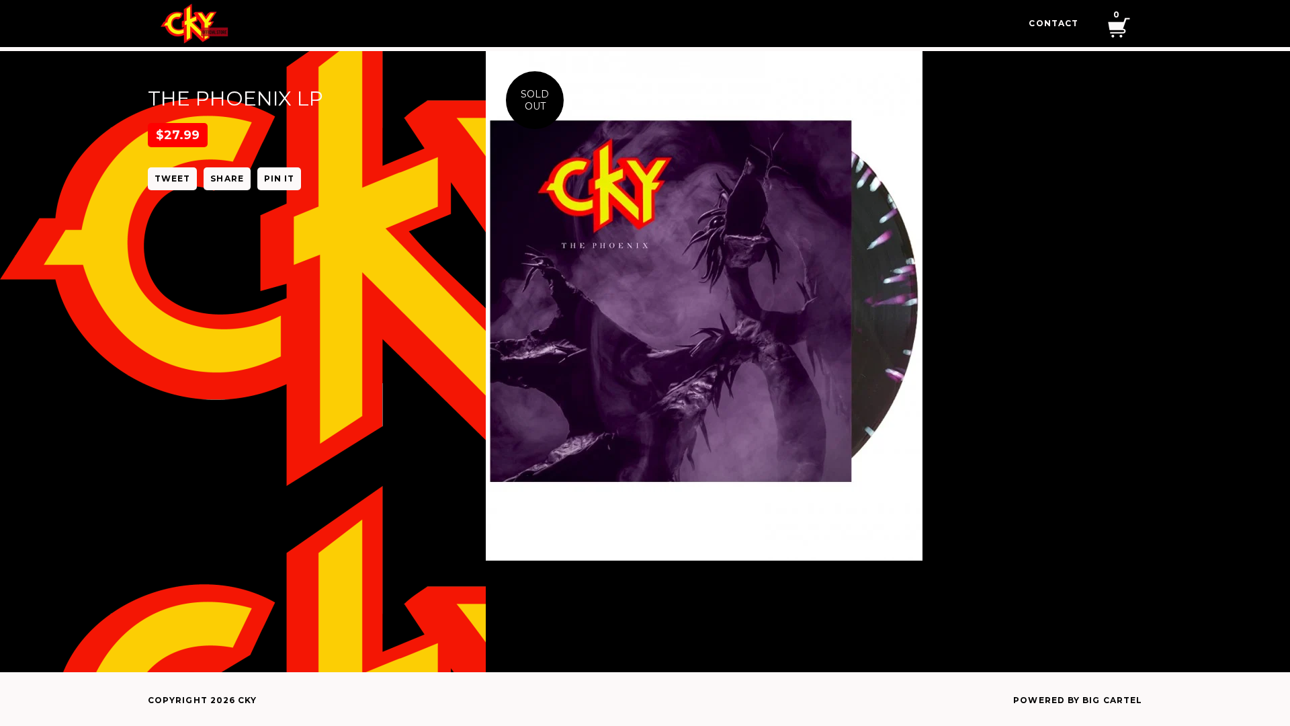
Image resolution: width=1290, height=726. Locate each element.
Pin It (279, 178)
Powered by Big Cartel (1077, 700)
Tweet (172, 178)
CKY (247, 700)
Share (226, 178)
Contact (1053, 23)
